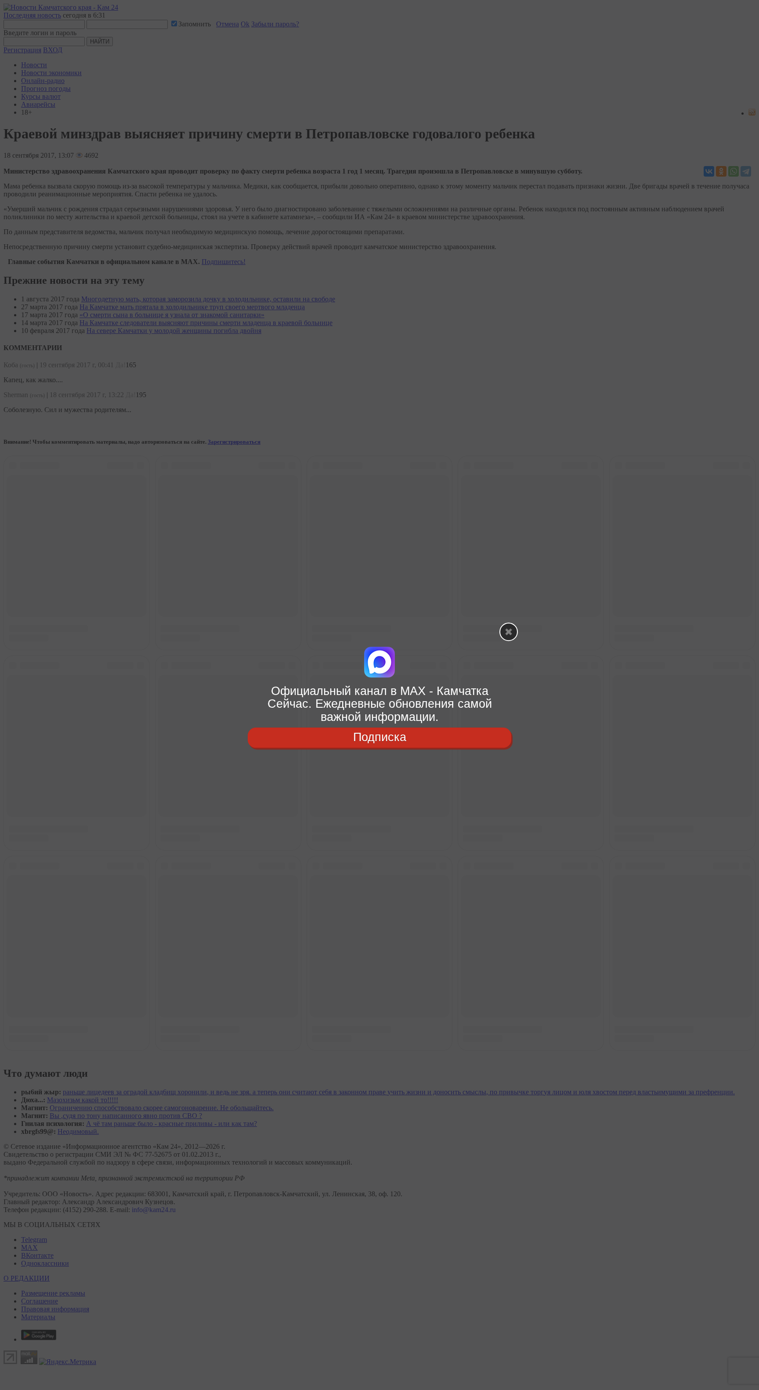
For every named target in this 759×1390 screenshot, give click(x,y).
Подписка (379, 737)
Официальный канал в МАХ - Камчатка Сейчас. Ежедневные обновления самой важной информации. (379, 704)
